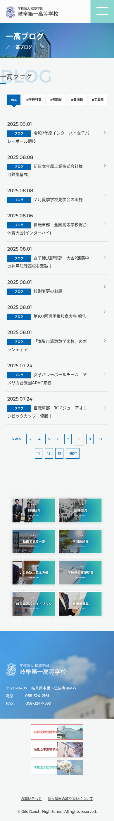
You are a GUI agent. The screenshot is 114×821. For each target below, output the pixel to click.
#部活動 (56, 100)
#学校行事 (34, 100)
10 (100, 439)
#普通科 (77, 100)
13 (59, 453)
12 (48, 453)
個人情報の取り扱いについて (70, 798)
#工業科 (98, 100)
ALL (14, 100)
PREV (16, 439)
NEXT (72, 453)
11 (38, 453)
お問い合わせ (31, 798)
